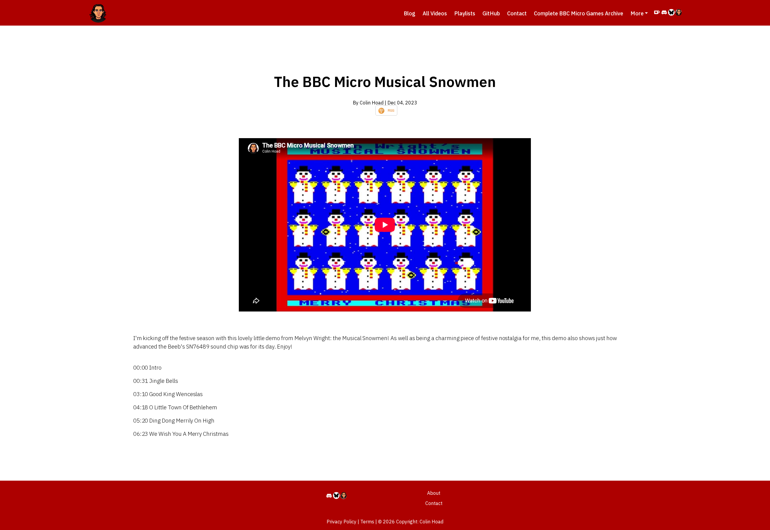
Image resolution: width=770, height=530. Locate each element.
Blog (409, 13)
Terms (367, 522)
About (433, 493)
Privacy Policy (341, 522)
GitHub (491, 13)
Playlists (464, 13)
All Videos (435, 13)
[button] (639, 13)
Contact (517, 13)
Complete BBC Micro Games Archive (578, 13)
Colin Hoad (431, 522)
